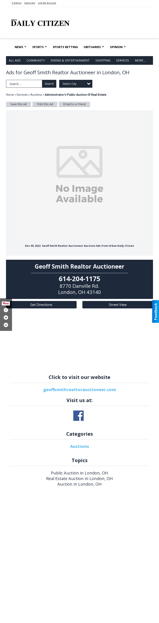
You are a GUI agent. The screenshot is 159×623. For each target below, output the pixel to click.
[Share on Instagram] (5, 325)
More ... (140, 60)
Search (49, 84)
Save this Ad (18, 104)
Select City (69, 84)
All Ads (15, 60)
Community (35, 60)
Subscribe (29, 2)
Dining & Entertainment (70, 60)
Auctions (36, 94)
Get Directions (41, 304)
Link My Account (47, 2)
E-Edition (17, 2)
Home (10, 94)
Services (122, 60)
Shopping (102, 60)
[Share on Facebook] (5, 310)
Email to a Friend (74, 104)
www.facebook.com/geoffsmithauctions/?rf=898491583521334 (78, 416)
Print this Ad (45, 104)
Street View (117, 304)
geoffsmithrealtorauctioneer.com (79, 389)
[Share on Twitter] (5, 317)
